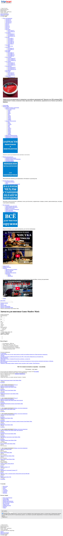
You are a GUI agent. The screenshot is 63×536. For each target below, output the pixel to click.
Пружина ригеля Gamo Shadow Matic (8, 433)
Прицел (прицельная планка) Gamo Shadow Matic (10, 380)
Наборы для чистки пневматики (7, 385)
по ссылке (36, 371)
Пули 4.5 (16, 384)
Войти (1, 13)
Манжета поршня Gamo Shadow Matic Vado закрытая (11, 430)
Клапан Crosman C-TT (5, 466)
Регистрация (6, 13)
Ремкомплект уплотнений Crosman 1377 (8, 470)
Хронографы (5, 498)
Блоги (4, 488)
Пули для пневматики (7, 497)
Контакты (5, 492)
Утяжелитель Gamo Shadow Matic (7, 414)
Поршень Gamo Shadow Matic (6, 418)
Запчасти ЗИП (6, 499)
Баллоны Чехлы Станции (8, 502)
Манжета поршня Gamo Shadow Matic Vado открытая (11, 400)
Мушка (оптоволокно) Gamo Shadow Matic (9, 393)
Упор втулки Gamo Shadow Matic (7, 455)
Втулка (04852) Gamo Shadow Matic (7, 409)
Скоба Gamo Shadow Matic (6, 449)
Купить (2, 465)
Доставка (5, 489)
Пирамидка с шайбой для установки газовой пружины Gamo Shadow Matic (16, 421)
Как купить (2, 300)
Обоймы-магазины (7, 505)
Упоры (4, 507)
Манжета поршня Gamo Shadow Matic (8, 387)
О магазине (5, 490)
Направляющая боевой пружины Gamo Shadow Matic (11, 403)
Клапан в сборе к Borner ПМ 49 (7, 463)
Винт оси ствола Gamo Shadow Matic (8, 390)
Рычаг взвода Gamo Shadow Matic (7, 459)
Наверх (2, 531)
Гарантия (5, 491)
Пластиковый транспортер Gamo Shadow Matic (10, 436)
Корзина (2, 15)
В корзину (2, 382)
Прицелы (5, 506)
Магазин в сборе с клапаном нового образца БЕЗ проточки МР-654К (14, 473)
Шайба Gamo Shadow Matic (6, 452)
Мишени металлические (8, 501)
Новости (5, 487)
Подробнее (2, 479)
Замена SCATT (6, 504)
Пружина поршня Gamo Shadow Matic (8, 440)
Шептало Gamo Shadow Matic (6, 424)
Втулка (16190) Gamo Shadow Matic (7, 443)
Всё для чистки (6, 503)
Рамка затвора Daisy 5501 (5, 476)
